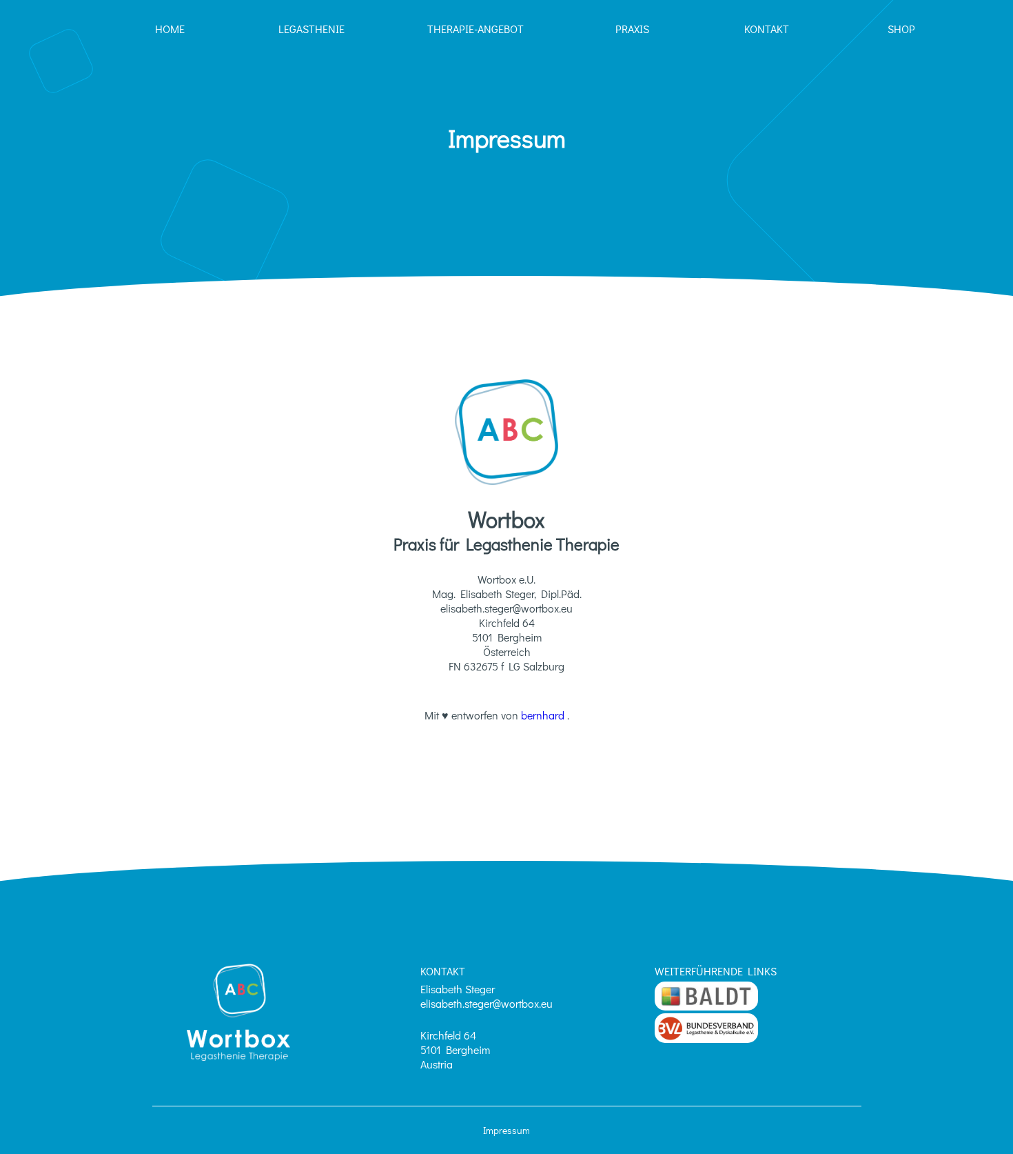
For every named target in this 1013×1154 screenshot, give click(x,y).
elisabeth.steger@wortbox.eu (486, 1003)
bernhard (544, 715)
